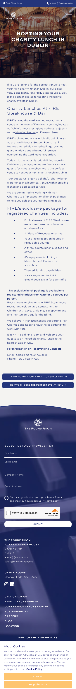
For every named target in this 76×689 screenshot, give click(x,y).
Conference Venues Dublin (26, 606)
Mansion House (25, 132)
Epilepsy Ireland (56, 310)
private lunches (31, 168)
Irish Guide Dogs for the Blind (32, 314)
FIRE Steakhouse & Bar (50, 93)
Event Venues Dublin (21, 601)
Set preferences (38, 684)
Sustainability (16, 611)
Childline (38, 310)
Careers (11, 616)
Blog (8, 621)
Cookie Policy (34, 669)
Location (11, 626)
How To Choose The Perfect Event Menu (36, 385)
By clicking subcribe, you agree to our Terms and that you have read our (36, 499)
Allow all (38, 676)
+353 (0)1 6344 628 (16, 557)
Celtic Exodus (15, 596)
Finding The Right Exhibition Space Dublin (39, 376)
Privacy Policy (50, 501)
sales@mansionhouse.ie (31, 355)
